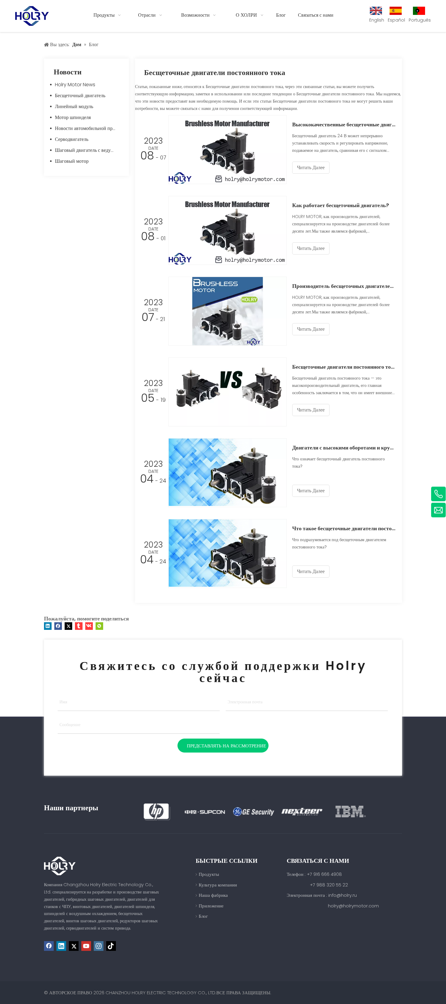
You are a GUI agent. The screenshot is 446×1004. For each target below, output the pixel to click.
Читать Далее (311, 167)
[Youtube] (86, 946)
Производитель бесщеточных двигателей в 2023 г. (343, 286)
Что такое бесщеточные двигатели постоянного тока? (343, 528)
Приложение (211, 906)
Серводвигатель (71, 139)
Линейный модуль (74, 106)
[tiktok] (111, 946)
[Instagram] (98, 946)
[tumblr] (79, 626)
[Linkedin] (48, 626)
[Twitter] (68, 626)
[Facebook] (58, 626)
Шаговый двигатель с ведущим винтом (89, 150)
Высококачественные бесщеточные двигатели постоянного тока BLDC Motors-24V (343, 124)
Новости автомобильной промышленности (89, 128)
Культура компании (218, 885)
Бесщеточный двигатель (80, 95)
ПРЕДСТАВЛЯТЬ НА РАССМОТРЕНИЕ (226, 746)
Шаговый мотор (72, 161)
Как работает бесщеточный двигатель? (340, 205)
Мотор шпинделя (73, 117)
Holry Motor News (75, 84)
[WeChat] (99, 626)
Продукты (209, 874)
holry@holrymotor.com (353, 906)
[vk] (89, 626)
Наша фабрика (213, 895)
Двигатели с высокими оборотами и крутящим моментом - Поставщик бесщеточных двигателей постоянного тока (343, 447)
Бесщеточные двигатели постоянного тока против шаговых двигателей (343, 367)
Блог (203, 916)
